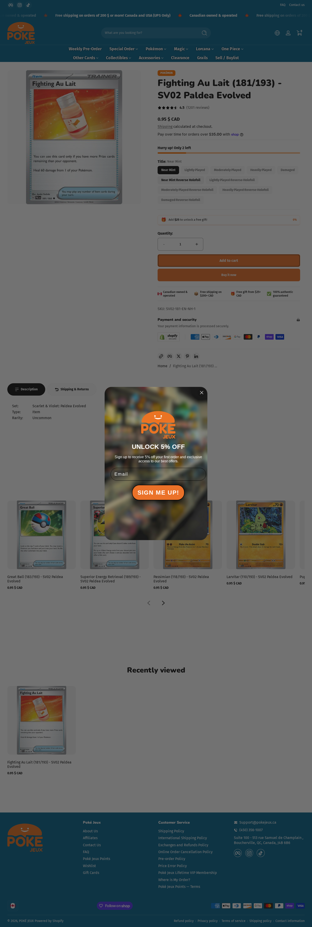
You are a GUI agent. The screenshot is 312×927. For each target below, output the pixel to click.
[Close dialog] (201, 392)
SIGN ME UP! (158, 492)
